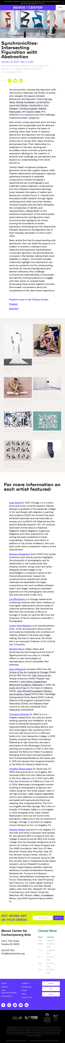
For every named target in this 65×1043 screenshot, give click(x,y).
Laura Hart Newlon (18, 105)
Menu (60, 7)
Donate (51, 983)
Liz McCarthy (42, 102)
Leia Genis (15, 502)
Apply (51, 994)
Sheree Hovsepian (25, 102)
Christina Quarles (28, 108)
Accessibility (7, 996)
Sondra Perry (36, 105)
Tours (24, 990)
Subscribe (58, 918)
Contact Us (27, 997)
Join (50, 989)
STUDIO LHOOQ (53, 1040)
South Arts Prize (17, 687)
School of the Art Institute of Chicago (28, 672)
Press (24, 994)
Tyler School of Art (41, 675)
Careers (25, 983)
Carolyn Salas (33, 111)
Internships (27, 987)
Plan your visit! (40, 3)
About (4, 983)
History (4, 987)
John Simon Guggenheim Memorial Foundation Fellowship (28, 683)
